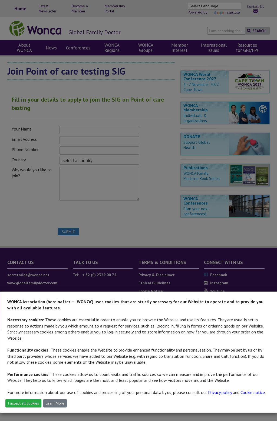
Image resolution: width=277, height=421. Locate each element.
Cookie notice (252, 392)
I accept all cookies (23, 403)
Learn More (55, 403)
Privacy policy (220, 392)
